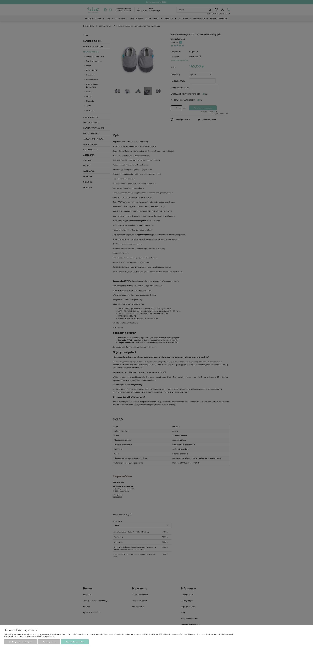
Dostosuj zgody (49, 642)
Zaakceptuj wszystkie (75, 642)
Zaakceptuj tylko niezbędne (20, 642)
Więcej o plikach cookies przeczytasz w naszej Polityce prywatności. (29, 636)
